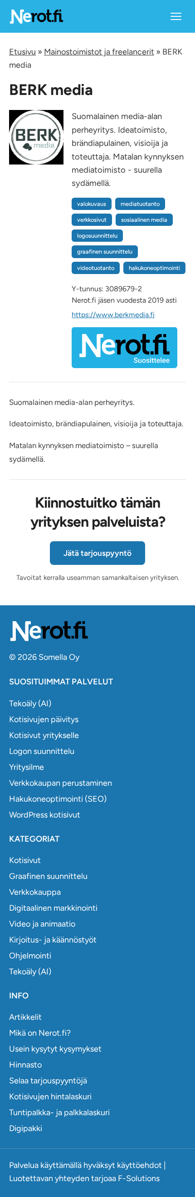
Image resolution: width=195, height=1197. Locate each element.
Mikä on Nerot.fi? (40, 1033)
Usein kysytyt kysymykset (55, 1049)
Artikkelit (25, 1017)
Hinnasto (25, 1065)
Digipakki (25, 1128)
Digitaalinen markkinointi (53, 908)
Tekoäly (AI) (30, 703)
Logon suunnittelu (41, 751)
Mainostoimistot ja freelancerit (99, 52)
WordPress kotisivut (44, 815)
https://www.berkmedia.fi (113, 314)
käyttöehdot (139, 1165)
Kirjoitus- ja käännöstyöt (53, 940)
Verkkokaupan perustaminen (60, 783)
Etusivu (22, 52)
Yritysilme (26, 767)
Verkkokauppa (35, 892)
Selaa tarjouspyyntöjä (48, 1081)
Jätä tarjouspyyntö (97, 553)
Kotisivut (25, 860)
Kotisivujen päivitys (43, 719)
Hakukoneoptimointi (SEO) (58, 799)
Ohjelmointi (30, 956)
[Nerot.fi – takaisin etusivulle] (36, 16)
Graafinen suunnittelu (48, 876)
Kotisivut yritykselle (44, 735)
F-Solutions (139, 1178)
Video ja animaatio (42, 924)
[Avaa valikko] (176, 16)
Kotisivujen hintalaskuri (50, 1097)
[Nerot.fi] (97, 631)
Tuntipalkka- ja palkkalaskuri (59, 1112)
